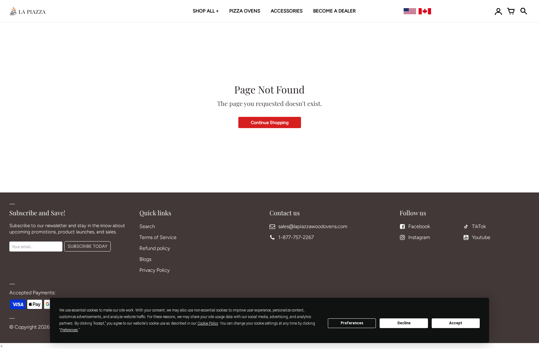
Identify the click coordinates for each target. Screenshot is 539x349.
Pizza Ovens (244, 11)
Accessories (287, 11)
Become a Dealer (334, 11)
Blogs (145, 259)
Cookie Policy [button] (207, 323)
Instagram (419, 237)
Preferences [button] (69, 330)
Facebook (419, 226)
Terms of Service (158, 237)
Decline (403, 323)
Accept (455, 323)
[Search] (523, 11)
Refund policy (154, 248)
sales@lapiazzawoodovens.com (312, 226)
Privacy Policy (154, 270)
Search (147, 226)
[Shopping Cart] (511, 11)
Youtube (481, 237)
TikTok (479, 226)
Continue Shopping (270, 122)
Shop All (204, 11)
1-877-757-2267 (296, 237)
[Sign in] (498, 11)
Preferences (352, 323)
